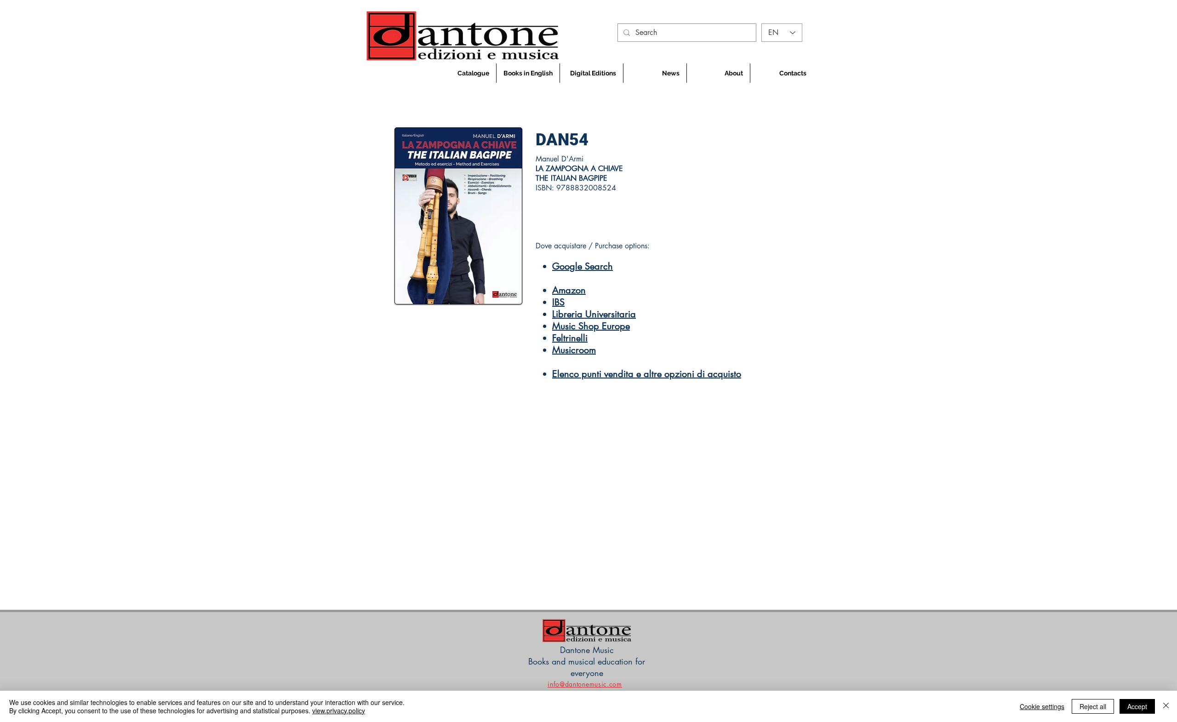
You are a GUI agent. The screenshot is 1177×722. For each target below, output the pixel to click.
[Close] (1165, 706)
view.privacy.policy (338, 710)
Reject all (1093, 706)
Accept (1137, 706)
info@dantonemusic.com (585, 684)
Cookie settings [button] (1042, 706)
